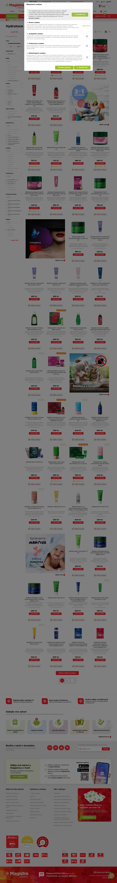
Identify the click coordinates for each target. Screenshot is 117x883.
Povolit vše (80, 14)
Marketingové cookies (37, 53)
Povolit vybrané (64, 67)
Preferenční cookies (36, 43)
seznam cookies (34, 18)
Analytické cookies (36, 34)
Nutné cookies (34, 22)
